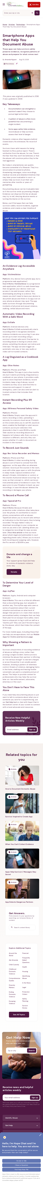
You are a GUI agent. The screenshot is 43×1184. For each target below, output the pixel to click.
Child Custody (14, 965)
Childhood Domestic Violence (12, 971)
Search (32, 1050)
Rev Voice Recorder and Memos (23, 453)
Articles (12, 25)
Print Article (9, 64)
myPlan (11, 591)
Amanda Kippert (11, 60)
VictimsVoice (14, 274)
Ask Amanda (13, 960)
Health (24, 967)
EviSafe (11, 322)
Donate (14, 572)
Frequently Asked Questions (26, 960)
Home (5, 25)
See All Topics (19, 1014)
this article (17, 532)
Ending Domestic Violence (12, 994)
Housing (25, 971)
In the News (26, 983)
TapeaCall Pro (14, 501)
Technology (20, 25)
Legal (24, 987)
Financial (25, 953)
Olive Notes (13, 365)
